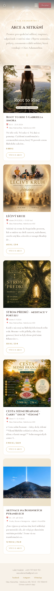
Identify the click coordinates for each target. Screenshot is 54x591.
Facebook (15, 577)
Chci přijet (45, 5)
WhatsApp (38, 577)
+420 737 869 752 (32, 570)
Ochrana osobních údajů (27, 584)
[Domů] (4, 5)
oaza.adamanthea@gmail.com (27, 573)
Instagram (26, 577)
